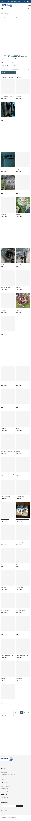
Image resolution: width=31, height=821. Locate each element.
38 (15, 712)
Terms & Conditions (6, 786)
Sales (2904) (11, 77)
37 (12, 712)
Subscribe (19, 806)
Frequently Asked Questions (8, 774)
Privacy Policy (4, 791)
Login (29, 5)
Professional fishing (9, 17)
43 (2, 715)
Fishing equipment (19, 17)
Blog (2, 777)
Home (2, 17)
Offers (4, 77)
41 (24, 712)
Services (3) (20, 77)
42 (28, 712)
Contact (3, 779)
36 (9, 712)
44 (5, 715)
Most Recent (5, 65)
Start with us (4, 772)
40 (21, 712)
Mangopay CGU (5, 788)
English (27, 1)
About (3, 769)
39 (18, 712)
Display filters (5, 72)
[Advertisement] (15, 38)
